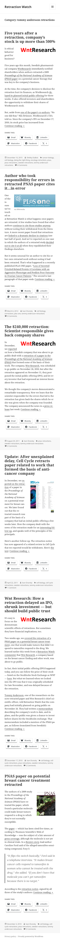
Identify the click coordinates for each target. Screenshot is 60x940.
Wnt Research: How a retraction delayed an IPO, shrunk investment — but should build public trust (29, 604)
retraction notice (30, 889)
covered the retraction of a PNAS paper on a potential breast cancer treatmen (28, 641)
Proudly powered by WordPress (30, 936)
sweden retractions (25, 162)
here (9, 678)
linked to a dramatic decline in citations (28, 235)
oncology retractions (38, 160)
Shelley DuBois (32, 157)
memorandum (45, 708)
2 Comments (12, 446)
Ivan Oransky (27, 311)
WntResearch (24, 68)
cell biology (9, 160)
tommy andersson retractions (33, 313)
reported (12, 348)
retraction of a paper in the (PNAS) (28, 359)
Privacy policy (10, 936)
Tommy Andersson (14, 695)
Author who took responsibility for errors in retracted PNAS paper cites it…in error (30, 182)
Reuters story (32, 842)
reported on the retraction (15, 484)
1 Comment (11, 588)
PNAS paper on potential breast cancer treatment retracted (27, 780)
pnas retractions (11, 162)
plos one (17, 313)
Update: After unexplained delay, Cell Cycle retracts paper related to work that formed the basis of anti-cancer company (29, 465)
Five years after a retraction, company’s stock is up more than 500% (30, 37)
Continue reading (15, 125)
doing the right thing (22, 160)
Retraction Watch (18, 7)
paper (12, 828)
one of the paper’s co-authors (35, 112)
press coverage (12, 838)
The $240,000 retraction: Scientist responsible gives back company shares (29, 331)
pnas (49, 160)
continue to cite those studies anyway (31, 225)
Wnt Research (32, 365)
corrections (9, 313)
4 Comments (22, 165)
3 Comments (12, 316)
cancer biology (48, 157)
